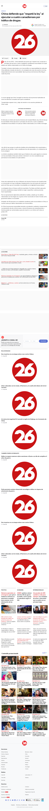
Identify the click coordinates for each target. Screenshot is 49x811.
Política (4, 590)
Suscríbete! (43, 341)
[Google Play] (36, 800)
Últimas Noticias (4, 752)
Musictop (3, 780)
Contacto (27, 786)
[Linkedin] (15, 800)
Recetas (3, 766)
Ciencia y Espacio (5, 754)
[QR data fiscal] (43, 801)
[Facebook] (6, 800)
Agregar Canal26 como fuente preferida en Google (40, 25)
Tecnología (27, 766)
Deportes (3, 756)
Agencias (3, 11)
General (26, 758)
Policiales (3, 764)
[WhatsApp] (19, 800)
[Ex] (10, 800)
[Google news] (23, 800)
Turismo (26, 768)
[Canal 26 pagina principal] (24, 7)
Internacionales (38, 590)
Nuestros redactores (5, 794)
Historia (2, 760)
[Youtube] (12, 800)
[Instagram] (8, 800)
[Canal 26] (24, 743)
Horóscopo (27, 760)
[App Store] (29, 800)
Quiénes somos (4, 786)
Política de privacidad (29, 789)
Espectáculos (4, 758)
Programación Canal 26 (30, 792)
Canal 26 (6, 24)
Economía (20, 590)
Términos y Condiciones (21, 805)
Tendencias (3, 768)
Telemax (27, 777)
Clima (26, 754)
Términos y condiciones (6, 789)
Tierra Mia (3, 777)
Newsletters (5, 797)
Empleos (27, 794)
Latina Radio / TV (28, 775)
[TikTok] (17, 800)
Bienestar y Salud (28, 752)
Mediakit (4, 792)
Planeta (26, 762)
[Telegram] (21, 800)
